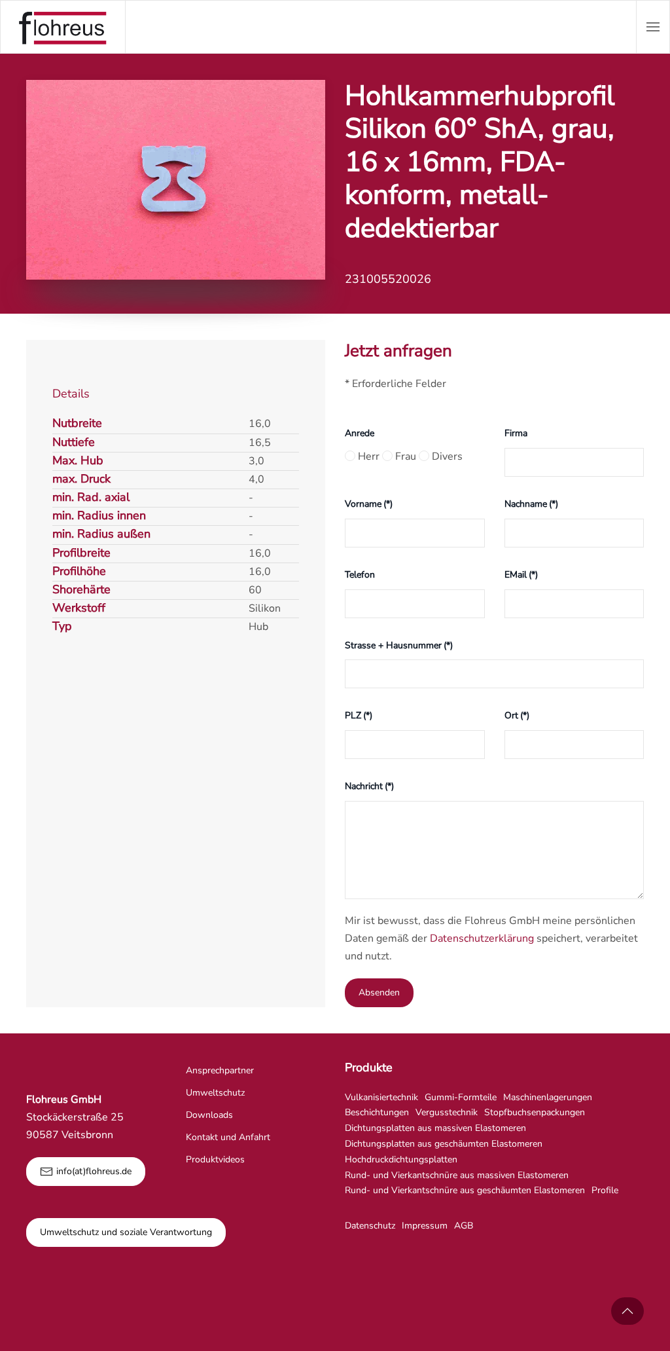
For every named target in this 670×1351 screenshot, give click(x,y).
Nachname (531, 504)
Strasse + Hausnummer (399, 645)
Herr (367, 456)
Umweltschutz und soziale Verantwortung (126, 1232)
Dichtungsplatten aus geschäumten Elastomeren (443, 1144)
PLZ (358, 715)
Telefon (360, 574)
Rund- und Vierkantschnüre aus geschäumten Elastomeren (465, 1190)
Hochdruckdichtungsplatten (401, 1159)
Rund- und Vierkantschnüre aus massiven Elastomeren (457, 1175)
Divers (446, 456)
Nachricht (369, 786)
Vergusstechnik (446, 1112)
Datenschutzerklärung (482, 938)
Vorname (369, 504)
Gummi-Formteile (461, 1097)
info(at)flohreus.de (94, 1171)
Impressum (425, 1225)
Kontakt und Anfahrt (228, 1137)
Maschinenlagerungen (547, 1097)
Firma (515, 433)
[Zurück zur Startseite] (63, 27)
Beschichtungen (377, 1112)
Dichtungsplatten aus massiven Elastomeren (435, 1128)
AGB (463, 1225)
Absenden (379, 992)
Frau (404, 456)
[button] (653, 27)
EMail (521, 574)
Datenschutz (370, 1225)
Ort (516, 715)
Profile (604, 1190)
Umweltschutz (215, 1092)
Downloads (209, 1115)
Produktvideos (215, 1159)
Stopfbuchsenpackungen (534, 1112)
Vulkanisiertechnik (381, 1097)
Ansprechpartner (220, 1070)
